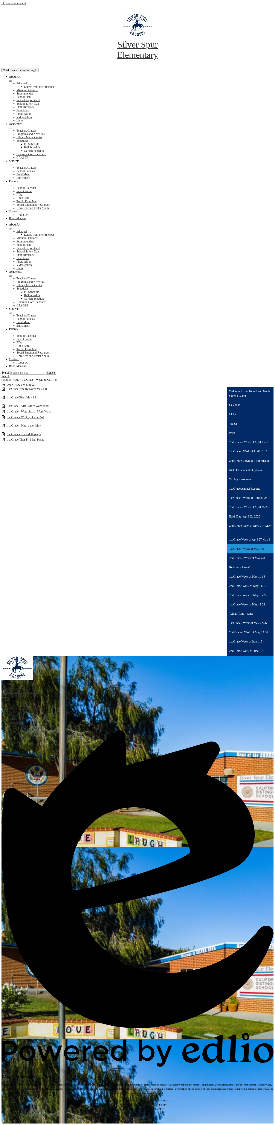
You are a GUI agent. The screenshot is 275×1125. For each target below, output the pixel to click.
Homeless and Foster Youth (32, 208)
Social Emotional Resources (33, 204)
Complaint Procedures (137, 1116)
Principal (21, 83)
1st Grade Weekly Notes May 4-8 (27, 388)
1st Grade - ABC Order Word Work (28, 405)
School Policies (25, 171)
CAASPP (22, 157)
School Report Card (28, 100)
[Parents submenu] (10, 185)
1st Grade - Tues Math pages (24, 434)
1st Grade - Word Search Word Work (29, 411)
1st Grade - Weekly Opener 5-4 (25, 417)
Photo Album (24, 113)
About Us (22, 214)
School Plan (23, 96)
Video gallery (24, 117)
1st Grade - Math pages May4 (24, 425)
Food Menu (23, 174)
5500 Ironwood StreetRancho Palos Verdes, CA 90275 (20, 690)
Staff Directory (25, 107)
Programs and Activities (30, 134)
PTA (19, 194)
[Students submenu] (10, 165)
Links (19, 120)
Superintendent (25, 93)
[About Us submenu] (10, 81)
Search (5, 372)
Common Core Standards (31, 154)
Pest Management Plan (137, 1120)
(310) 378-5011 (19, 695)
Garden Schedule (34, 150)
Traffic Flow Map (26, 201)
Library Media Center (29, 137)
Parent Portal (24, 191)
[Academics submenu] (10, 128)
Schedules (22, 140)
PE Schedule (31, 144)
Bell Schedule (32, 147)
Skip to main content (13, 3)
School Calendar (26, 187)
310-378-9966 (153, 1100)
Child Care (22, 198)
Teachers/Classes (26, 130)
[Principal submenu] (29, 84)
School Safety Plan (27, 103)
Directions (22, 110)
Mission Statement (27, 90)
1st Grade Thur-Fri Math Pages (25, 439)
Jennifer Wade (10, 379)
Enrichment (23, 177)
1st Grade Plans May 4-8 (21, 397)
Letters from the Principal (39, 86)
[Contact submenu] (20, 212)
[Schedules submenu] (30, 141)
